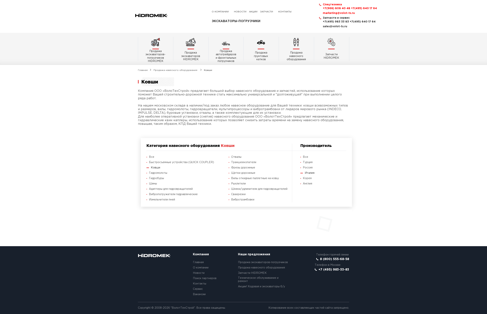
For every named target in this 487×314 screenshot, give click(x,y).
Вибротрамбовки (242, 200)
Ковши (155, 168)
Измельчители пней (162, 200)
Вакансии (199, 294)
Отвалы (236, 157)
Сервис (198, 289)
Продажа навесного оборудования (176, 70)
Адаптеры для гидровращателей (171, 189)
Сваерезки (238, 194)
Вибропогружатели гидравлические (173, 194)
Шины (153, 184)
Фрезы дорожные (243, 168)
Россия (308, 168)
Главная (143, 70)
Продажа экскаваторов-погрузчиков (263, 262)
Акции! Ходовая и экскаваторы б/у (261, 286)
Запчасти (266, 12)
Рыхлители (238, 184)
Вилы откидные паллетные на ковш (255, 178)
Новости (240, 12)
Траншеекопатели (243, 162)
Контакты (284, 12)
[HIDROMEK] (151, 15)
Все (151, 157)
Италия (309, 173)
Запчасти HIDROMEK (252, 273)
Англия (307, 184)
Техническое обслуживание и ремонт (258, 280)
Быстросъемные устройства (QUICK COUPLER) (181, 162)
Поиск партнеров (204, 278)
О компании (220, 12)
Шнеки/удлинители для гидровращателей (259, 189)
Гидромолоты (158, 173)
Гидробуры (156, 178)
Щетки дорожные (243, 173)
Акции (253, 12)
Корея (307, 178)
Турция (308, 162)
